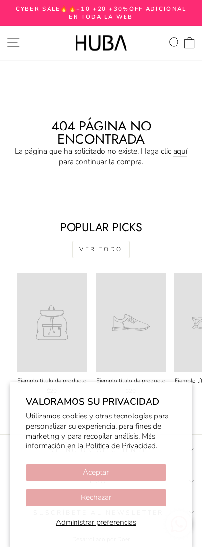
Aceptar (96, 472)
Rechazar (96, 497)
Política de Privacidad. (121, 446)
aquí (180, 151)
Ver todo (101, 249)
